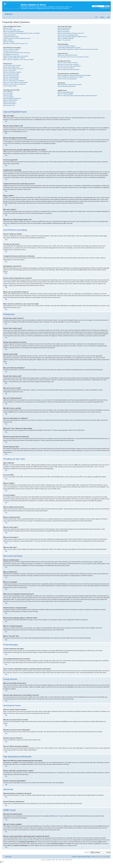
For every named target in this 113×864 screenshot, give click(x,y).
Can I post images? (8, 96)
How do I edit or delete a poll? (11, 74)
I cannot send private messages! (66, 46)
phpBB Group (53, 816)
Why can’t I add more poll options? (12, 72)
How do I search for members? (66, 67)
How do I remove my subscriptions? (67, 78)
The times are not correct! (10, 51)
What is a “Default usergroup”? (66, 38)
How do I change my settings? (11, 49)
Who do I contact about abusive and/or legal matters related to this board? (77, 95)
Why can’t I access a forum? (11, 75)
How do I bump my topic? (10, 86)
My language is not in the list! (11, 54)
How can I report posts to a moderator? (13, 80)
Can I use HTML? (8, 93)
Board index (8, 14)
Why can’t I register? (8, 41)
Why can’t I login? (8, 28)
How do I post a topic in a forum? (12, 65)
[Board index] (12, 5)
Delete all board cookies (84, 856)
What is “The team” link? (64, 40)
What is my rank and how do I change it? (14, 57)
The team (74, 856)
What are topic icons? (9, 105)
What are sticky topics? (9, 102)
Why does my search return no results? (68, 64)
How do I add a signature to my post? (13, 68)
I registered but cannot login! (10, 36)
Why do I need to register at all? (11, 29)
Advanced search (105, 8)
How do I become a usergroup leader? (68, 35)
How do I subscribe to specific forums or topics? (70, 77)
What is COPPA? (7, 40)
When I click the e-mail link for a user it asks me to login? (18, 59)
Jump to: (86, 852)
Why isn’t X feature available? (65, 93)
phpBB (49, 859)
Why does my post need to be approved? (14, 84)
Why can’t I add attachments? (11, 77)
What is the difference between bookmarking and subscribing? (74, 75)
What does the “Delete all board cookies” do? (15, 43)
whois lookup (23, 840)
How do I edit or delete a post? (11, 67)
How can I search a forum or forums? (68, 62)
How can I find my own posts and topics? (69, 69)
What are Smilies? (8, 95)
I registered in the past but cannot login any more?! (16, 38)
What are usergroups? (64, 31)
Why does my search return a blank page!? (69, 66)
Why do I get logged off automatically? (13, 31)
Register (102, 17)
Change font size (108, 14)
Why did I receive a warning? (11, 79)
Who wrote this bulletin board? (66, 92)
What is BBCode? (8, 91)
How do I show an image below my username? (15, 56)
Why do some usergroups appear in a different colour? (72, 36)
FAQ (96, 17)
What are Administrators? (64, 28)
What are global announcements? (12, 98)
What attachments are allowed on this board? (70, 84)
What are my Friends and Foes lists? (67, 55)
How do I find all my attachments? (67, 86)
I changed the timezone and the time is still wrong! (16, 52)
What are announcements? (10, 100)
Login (108, 17)
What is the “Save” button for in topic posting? (15, 82)
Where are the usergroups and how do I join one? (71, 33)
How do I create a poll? (9, 70)
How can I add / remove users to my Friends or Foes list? (73, 57)
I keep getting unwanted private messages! (69, 47)
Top (6, 121)
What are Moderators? (64, 29)
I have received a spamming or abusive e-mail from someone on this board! (78, 49)
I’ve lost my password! (9, 35)
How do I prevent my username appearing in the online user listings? (21, 33)
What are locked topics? (9, 103)
